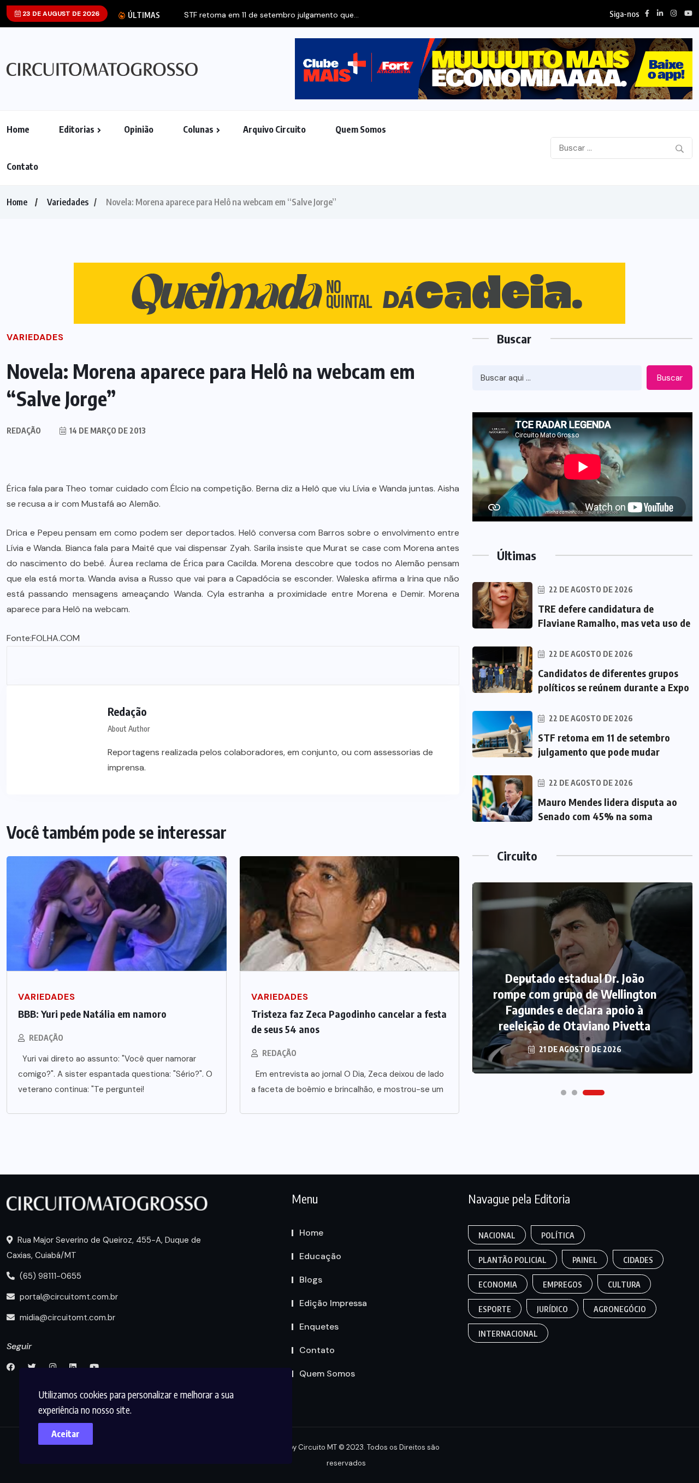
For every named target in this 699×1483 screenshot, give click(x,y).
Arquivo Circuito (274, 129)
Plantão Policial (512, 1260)
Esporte (494, 1309)
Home (18, 129)
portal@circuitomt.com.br (67, 1296)
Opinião (138, 129)
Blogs (310, 1279)
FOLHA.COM (56, 638)
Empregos (562, 1284)
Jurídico (552, 1309)
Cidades (638, 1260)
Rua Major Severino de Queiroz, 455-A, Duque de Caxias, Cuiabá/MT (104, 1248)
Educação (320, 1256)
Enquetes (319, 1326)
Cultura (624, 1284)
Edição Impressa (333, 1303)
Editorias (76, 129)
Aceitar (65, 1433)
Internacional (508, 1333)
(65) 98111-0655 (49, 1276)
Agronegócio (620, 1309)
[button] (563, 1092)
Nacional (497, 1235)
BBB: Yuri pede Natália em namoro (92, 1013)
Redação (46, 1037)
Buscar (670, 377)
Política (557, 1235)
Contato (22, 166)
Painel (584, 1260)
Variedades (67, 202)
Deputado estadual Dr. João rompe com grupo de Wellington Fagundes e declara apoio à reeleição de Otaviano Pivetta (574, 1001)
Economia (497, 1284)
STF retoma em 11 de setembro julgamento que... (271, 15)
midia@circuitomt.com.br (66, 1317)
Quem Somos (360, 129)
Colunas (198, 129)
